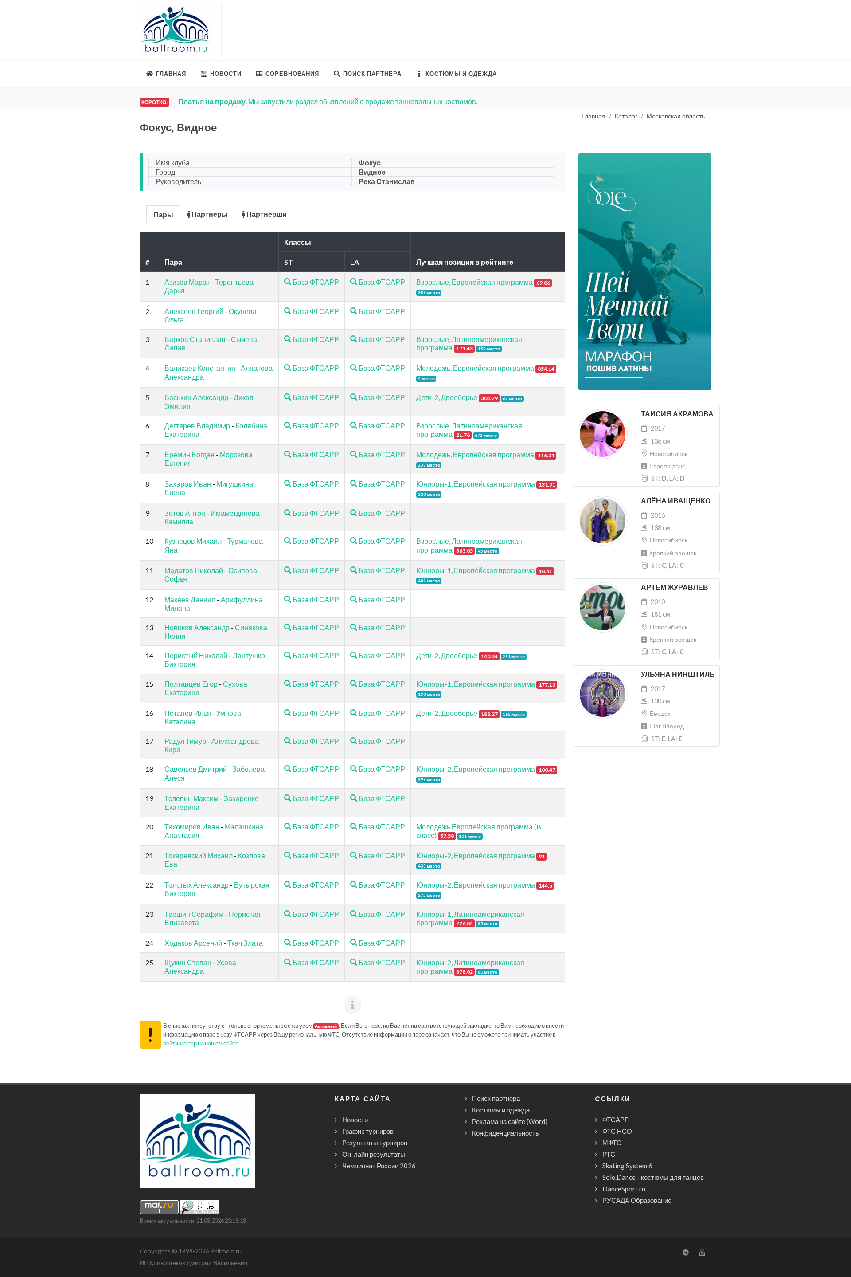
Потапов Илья (187, 713)
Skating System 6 (627, 1166)
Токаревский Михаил (198, 855)
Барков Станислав (195, 339)
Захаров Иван (187, 483)
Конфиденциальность (505, 1133)
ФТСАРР (615, 1120)
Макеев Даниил (189, 599)
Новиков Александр (197, 627)
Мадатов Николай (193, 570)
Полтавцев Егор (191, 684)
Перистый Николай (195, 655)
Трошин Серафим (193, 914)
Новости (355, 1120)
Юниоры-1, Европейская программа (475, 483)
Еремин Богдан (189, 454)
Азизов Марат (187, 282)
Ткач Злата (245, 943)
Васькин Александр (196, 397)
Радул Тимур (185, 741)
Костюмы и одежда (501, 1110)
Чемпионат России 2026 (379, 1166)
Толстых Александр (196, 884)
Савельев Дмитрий (195, 769)
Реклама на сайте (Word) (509, 1121)
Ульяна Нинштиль (678, 674)
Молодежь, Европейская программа (475, 368)
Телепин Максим (191, 798)
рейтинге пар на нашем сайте (200, 1043)
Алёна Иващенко (675, 501)
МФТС (611, 1143)
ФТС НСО (617, 1131)
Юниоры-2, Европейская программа (475, 769)
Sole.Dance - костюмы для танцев (653, 1177)
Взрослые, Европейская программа (474, 282)
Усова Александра (200, 966)
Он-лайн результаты (373, 1154)
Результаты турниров (374, 1143)
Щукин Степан (187, 962)
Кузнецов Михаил (193, 541)
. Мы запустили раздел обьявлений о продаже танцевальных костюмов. (327, 101)
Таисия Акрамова (677, 414)
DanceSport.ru (623, 1189)
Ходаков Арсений (193, 943)
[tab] (163, 213)
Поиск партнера (496, 1098)
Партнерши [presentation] (266, 214)
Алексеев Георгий (193, 311)
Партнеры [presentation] (209, 214)
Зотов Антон (184, 513)
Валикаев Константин (199, 368)
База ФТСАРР (315, 282)
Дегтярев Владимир (197, 425)
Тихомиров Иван (191, 826)
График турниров (368, 1131)
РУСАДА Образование (636, 1200)
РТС (608, 1154)
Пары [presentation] (163, 214)
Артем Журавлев (674, 587)
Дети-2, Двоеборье (446, 397)
